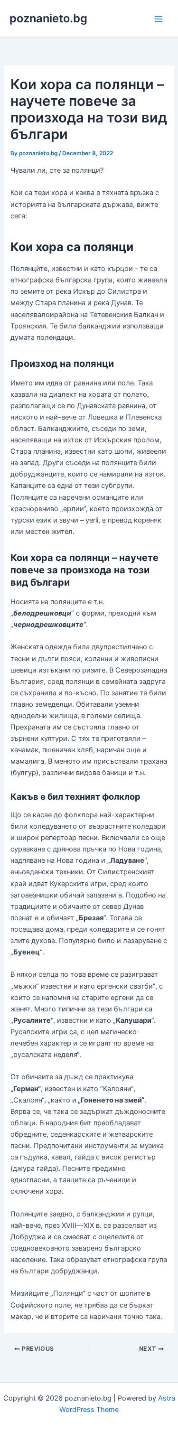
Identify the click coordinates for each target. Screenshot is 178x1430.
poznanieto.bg (48, 18)
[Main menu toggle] (159, 19)
